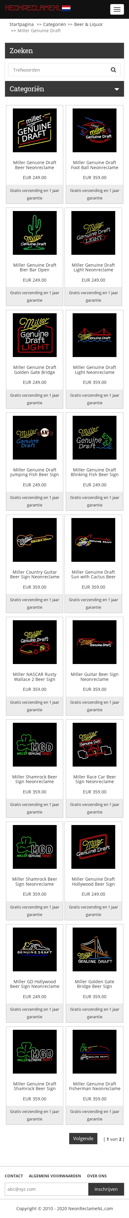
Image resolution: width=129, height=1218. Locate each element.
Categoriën (54, 24)
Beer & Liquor (88, 24)
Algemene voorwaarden (55, 1176)
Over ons (97, 1176)
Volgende (83, 1138)
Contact (14, 1176)
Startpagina (21, 24)
